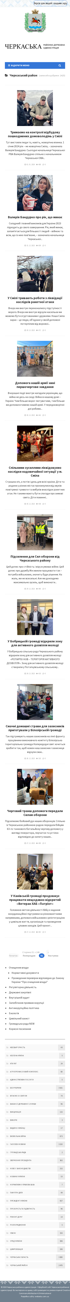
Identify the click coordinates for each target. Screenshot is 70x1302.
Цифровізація (16, 1249)
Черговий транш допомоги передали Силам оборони (35, 813)
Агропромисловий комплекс (24, 1072)
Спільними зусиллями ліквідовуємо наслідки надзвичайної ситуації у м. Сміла (35, 471)
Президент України (18, 1201)
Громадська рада (18, 1152)
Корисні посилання (20, 1028)
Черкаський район (19, 1265)
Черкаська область (19, 1257)
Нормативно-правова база (22, 1185)
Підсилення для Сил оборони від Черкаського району (35, 558)
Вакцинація (15, 1112)
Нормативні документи (25, 972)
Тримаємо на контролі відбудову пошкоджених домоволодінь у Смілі (35, 134)
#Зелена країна (17, 1055)
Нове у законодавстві (20, 1168)
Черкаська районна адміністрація (35, 20)
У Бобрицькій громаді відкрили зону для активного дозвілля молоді (35, 643)
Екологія (14, 1013)
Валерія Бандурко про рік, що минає (35, 217)
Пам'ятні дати (16, 1192)
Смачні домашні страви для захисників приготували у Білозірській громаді (35, 728)
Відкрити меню (19, 65)
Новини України (17, 1176)
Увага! (13, 1233)
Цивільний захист (19, 1018)
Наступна (53, 955)
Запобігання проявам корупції (26, 1002)
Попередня (29, 955)
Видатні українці (17, 1128)
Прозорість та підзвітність (22, 1209)
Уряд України (16, 1241)
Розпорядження (18, 1225)
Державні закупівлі (20, 992)
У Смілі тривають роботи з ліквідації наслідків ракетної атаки (35, 300)
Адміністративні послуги (22, 1080)
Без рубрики (15, 1088)
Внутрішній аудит (19, 997)
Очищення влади (18, 967)
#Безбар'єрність (17, 1047)
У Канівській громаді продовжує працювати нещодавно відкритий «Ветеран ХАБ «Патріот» (35, 900)
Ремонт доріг (16, 1217)
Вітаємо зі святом (18, 1096)
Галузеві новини (18, 1144)
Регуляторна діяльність (22, 987)
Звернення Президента (20, 1160)
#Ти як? (13, 1063)
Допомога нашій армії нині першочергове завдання (35, 385)
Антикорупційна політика (24, 1008)
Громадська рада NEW (22, 1023)
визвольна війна (18, 1136)
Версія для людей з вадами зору (50, 3)
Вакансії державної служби (23, 1104)
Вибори (13, 1120)
